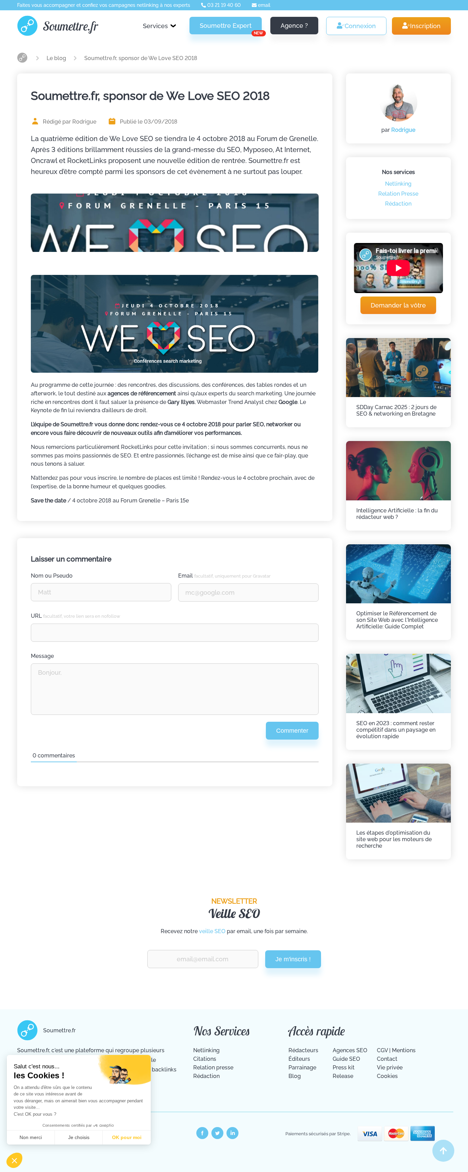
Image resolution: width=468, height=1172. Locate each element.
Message (42, 656)
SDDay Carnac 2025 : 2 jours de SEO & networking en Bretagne (396, 410)
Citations (204, 1059)
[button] (14, 1160)
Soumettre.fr (70, 26)
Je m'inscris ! (293, 959)
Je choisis (78, 1137)
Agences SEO (350, 1050)
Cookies (387, 1076)
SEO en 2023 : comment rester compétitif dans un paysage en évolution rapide (395, 730)
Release (343, 1076)
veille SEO (212, 931)
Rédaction (398, 203)
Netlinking (398, 184)
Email (224, 575)
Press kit (344, 1067)
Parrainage (302, 1067)
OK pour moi (126, 1137)
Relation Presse (398, 193)
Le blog (57, 58)
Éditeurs (299, 1059)
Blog (294, 1076)
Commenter (292, 730)
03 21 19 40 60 (223, 5)
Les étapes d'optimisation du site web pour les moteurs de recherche (394, 839)
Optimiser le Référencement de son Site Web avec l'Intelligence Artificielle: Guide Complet (397, 620)
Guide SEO (346, 1059)
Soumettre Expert (231, 28)
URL (75, 616)
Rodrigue (403, 130)
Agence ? (294, 25)
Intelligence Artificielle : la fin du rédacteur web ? (397, 513)
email (263, 5)
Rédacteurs (303, 1050)
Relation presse (213, 1067)
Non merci (31, 1137)
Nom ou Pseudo (52, 575)
